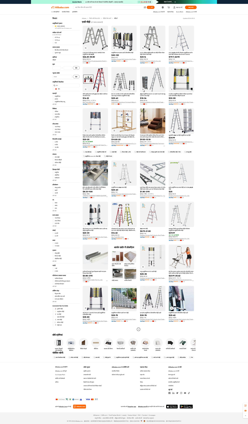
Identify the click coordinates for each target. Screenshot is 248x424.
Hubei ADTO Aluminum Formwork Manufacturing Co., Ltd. (124, 102)
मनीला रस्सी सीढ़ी (74, 357)
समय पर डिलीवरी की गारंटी (90, 378)
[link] (245, 405)
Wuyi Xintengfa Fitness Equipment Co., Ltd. (181, 280)
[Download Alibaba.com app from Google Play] (186, 406)
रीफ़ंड (141, 382)
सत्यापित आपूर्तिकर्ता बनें (174, 382)
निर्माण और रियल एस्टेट (94, 18)
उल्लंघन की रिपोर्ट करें (145, 389)
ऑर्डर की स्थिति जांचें (173, 378)
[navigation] (66, 174)
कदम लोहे (97, 357)
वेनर (192, 357)
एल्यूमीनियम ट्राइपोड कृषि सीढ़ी (122, 357)
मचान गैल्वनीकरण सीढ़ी (60, 357)
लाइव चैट (142, 374)
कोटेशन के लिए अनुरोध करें (118, 374)
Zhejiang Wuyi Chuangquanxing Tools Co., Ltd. (95, 61)
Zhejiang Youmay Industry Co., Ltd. (150, 61)
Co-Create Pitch (60, 374)
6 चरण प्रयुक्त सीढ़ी (170, 357)
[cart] (169, 7)
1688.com (104, 415)
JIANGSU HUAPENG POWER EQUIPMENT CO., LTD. (95, 195)
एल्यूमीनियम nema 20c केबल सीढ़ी (92, 156)
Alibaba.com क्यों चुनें (61, 371)
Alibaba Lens (63, 406)
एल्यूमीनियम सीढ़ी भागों (101, 152)
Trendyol (144, 415)
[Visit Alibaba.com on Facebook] (169, 393)
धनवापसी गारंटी (87, 374)
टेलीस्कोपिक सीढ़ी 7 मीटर (175, 152)
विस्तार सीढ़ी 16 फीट (126, 152)
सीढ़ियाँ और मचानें (107, 18)
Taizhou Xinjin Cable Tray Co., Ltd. (92, 280)
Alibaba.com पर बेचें (173, 371)
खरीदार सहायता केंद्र (145, 371)
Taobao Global (132, 415)
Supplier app (132, 406)
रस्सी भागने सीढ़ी (156, 357)
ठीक (76, 68)
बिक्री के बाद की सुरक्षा (89, 382)
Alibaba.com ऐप (143, 406)
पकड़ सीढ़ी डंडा (88, 152)
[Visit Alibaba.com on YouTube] (185, 393)
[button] (145, 7)
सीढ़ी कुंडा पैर (108, 357)
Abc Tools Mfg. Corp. (89, 102)
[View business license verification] (141, 421)
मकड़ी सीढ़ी (114, 152)
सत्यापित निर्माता (115, 371)
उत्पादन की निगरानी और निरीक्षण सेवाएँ (92, 385)
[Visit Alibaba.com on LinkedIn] (173, 393)
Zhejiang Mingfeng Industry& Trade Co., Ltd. (95, 145)
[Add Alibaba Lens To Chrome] (79, 406)
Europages (152, 415)
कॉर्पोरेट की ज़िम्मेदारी (60, 378)
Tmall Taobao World (114, 415)
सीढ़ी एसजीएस (183, 357)
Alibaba (84, 18)
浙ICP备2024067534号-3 (173, 421)
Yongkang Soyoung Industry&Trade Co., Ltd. (181, 61)
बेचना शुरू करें (171, 374)
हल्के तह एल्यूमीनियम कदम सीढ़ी (141, 357)
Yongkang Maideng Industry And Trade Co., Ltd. (152, 102)
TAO (139, 415)
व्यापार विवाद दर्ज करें (145, 378)
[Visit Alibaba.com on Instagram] (181, 393)
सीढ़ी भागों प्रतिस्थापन (141, 152)
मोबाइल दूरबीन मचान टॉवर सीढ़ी (157, 152)
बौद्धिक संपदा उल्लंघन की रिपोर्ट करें (148, 385)
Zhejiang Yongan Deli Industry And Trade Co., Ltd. (124, 59)
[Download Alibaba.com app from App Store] (172, 406)
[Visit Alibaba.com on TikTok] (189, 393)
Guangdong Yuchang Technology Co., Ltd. (152, 195)
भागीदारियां (170, 385)
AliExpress (96, 415)
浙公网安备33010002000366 (156, 421)
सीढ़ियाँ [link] (115, 18)
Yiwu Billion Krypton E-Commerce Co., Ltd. (124, 143)
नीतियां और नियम (88, 389)
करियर (56, 382)
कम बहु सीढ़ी (188, 152)
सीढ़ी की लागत (109, 156)
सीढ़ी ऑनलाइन (87, 357)
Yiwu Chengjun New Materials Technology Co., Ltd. (152, 143)
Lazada (124, 415)
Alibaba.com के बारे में (61, 367)
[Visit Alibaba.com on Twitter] (177, 393)
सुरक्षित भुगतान (87, 371)
